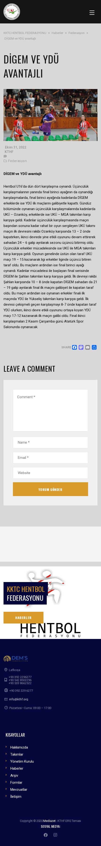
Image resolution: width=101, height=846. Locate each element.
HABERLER (23, 617)
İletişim (15, 796)
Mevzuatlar (18, 789)
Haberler (16, 768)
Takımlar (16, 754)
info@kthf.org (18, 699)
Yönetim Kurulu (22, 761)
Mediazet (49, 821)
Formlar (16, 782)
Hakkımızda (19, 747)
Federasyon (17, 161)
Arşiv (14, 775)
